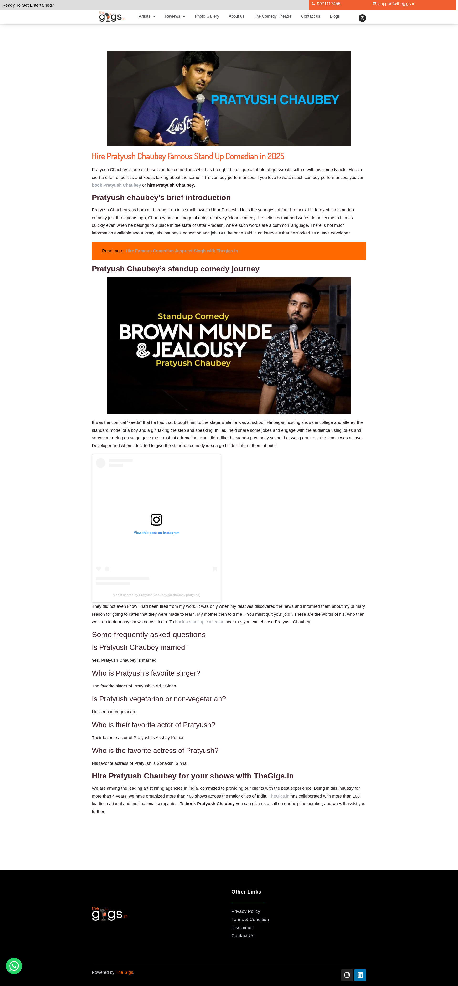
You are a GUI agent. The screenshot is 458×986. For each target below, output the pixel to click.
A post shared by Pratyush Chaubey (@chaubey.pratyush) (156, 595)
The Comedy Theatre (272, 16)
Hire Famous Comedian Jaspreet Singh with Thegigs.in (182, 251)
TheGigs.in (279, 796)
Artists (145, 16)
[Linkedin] (360, 975)
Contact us (310, 16)
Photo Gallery (207, 16)
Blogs (335, 16)
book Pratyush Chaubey (116, 185)
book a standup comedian (199, 622)
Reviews (172, 16)
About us (237, 16)
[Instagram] (362, 18)
